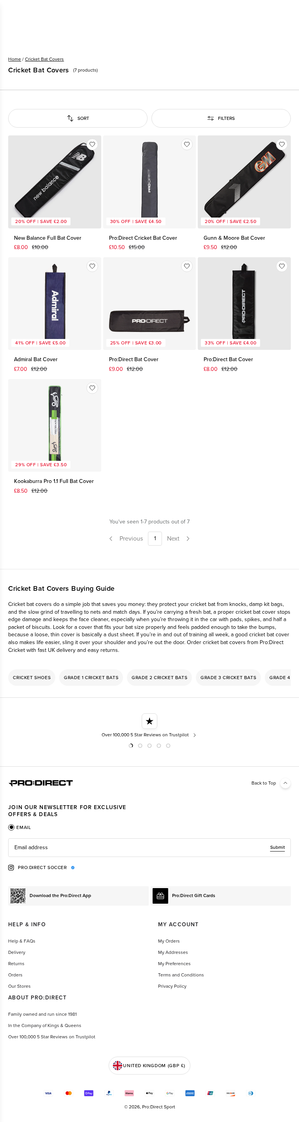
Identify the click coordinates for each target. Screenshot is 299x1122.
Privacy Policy (172, 986)
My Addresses (173, 952)
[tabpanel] (149, 847)
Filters (226, 118)
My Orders (169, 941)
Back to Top (264, 783)
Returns (16, 963)
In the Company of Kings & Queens (44, 1025)
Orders (15, 974)
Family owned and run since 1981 (42, 1014)
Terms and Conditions (181, 974)
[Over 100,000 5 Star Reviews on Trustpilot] (150, 725)
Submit (277, 847)
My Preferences (174, 963)
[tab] (19, 827)
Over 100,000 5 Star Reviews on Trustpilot (51, 1036)
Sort (83, 118)
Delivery (16, 952)
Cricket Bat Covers (44, 59)
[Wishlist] (92, 144)
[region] (149, 677)
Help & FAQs (21, 941)
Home (14, 59)
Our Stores (19, 986)
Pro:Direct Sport (158, 1106)
